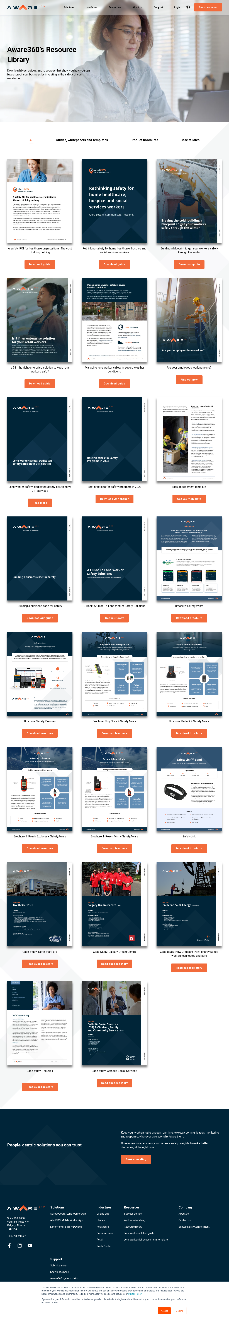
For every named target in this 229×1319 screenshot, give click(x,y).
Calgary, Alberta (16, 1225)
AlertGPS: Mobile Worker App (66, 1220)
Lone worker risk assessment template (146, 1239)
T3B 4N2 (12, 1228)
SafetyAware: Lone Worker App (68, 1213)
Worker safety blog (134, 1220)
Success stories (133, 1213)
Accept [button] (164, 1310)
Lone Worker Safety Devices (66, 1226)
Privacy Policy (135, 1293)
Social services (105, 1233)
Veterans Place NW (18, 1221)
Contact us (185, 1220)
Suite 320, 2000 (16, 1218)
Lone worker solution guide (139, 1233)
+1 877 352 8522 (16, 1236)
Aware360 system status (64, 1278)
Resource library (133, 1226)
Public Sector (104, 1246)
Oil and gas (103, 1213)
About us (184, 1213)
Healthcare (103, 1226)
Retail (100, 1239)
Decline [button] (179, 1310)
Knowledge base (59, 1272)
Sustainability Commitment (194, 1226)
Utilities (101, 1220)
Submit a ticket (58, 1265)
